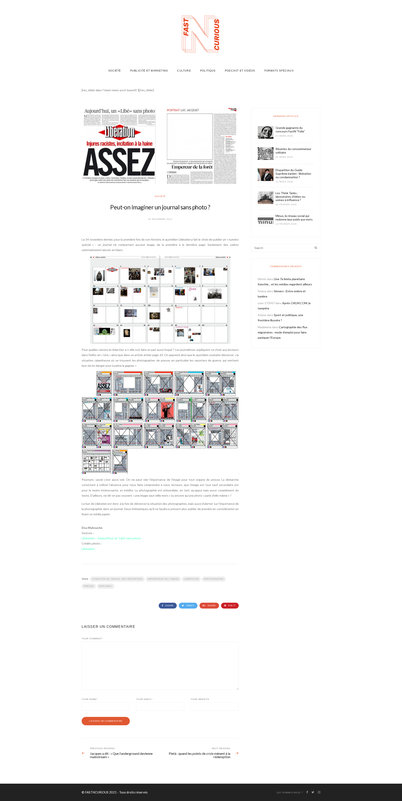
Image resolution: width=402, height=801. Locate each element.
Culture (184, 70)
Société (114, 70)
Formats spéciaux (279, 70)
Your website (200, 699)
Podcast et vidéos (240, 70)
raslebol (105, 586)
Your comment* (92, 638)
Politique (208, 70)
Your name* (89, 699)
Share (169, 605)
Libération (191, 579)
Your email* (144, 699)
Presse (89, 586)
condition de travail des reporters (117, 579)
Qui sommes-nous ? (290, 792)
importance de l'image (163, 579)
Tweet (189, 605)
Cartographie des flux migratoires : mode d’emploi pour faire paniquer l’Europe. (282, 332)
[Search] (315, 248)
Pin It (231, 605)
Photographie (214, 579)
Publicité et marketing (149, 70)
